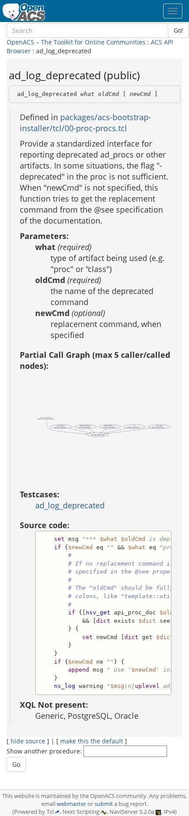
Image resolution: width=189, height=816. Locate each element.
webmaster (71, 804)
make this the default (91, 741)
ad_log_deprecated (70, 505)
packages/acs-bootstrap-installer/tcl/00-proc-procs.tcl (85, 122)
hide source (28, 741)
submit (103, 804)
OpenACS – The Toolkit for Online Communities (76, 42)
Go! (178, 30)
